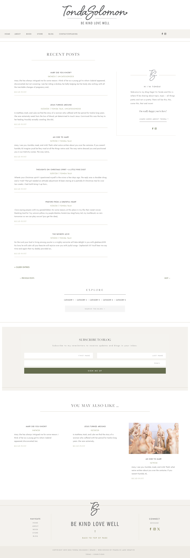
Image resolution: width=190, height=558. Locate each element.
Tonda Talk (57, 109)
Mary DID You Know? (60, 72)
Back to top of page (95, 538)
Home (7, 34)
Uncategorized (66, 76)
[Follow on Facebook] (162, 34)
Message (154, 523)
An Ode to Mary (61, 137)
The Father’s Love (60, 234)
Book (29, 34)
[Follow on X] (158, 529)
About (18, 34)
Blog (51, 34)
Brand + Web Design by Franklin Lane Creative (112, 550)
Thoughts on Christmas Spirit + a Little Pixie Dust (61, 169)
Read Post (20, 92)
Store (40, 34)
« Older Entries (21, 267)
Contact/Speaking (68, 34)
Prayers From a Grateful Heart (60, 202)
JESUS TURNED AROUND (61, 105)
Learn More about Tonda (153, 119)
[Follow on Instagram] (165, 34)
